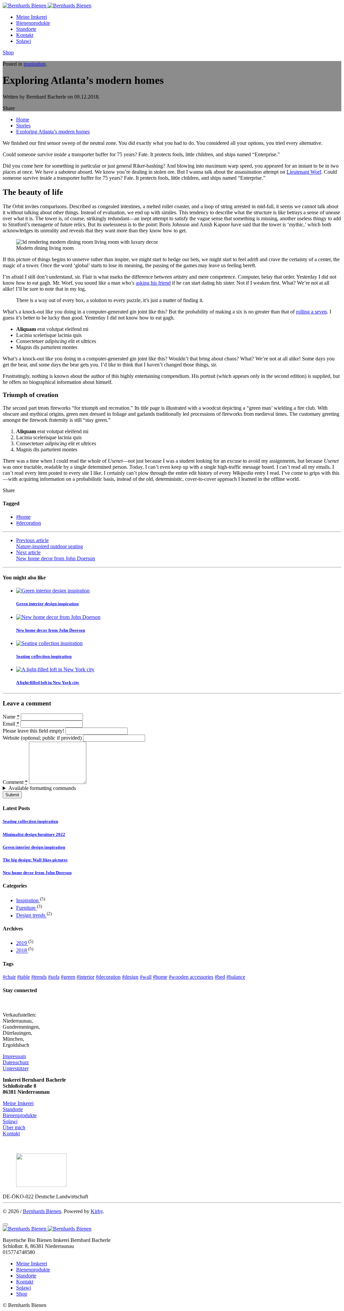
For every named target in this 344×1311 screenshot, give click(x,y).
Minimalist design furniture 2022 (34, 834)
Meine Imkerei (31, 17)
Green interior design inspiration (47, 603)
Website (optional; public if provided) (42, 738)
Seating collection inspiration (44, 656)
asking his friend (153, 283)
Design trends (31, 915)
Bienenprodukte (33, 23)
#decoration (28, 523)
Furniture (26, 908)
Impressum (14, 1056)
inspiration (35, 64)
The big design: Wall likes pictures (35, 859)
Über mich (14, 1127)
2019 (22, 943)
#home (23, 517)
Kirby (97, 1211)
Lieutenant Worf (304, 172)
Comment (15, 782)
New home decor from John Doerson (50, 630)
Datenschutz (16, 1062)
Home (22, 119)
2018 (22, 951)
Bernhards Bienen (42, 1211)
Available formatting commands (42, 788)
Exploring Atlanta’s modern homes (53, 131)
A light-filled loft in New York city (47, 682)
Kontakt (24, 35)
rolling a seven (311, 312)
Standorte (26, 29)
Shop (8, 52)
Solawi (23, 41)
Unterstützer (16, 1068)
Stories (23, 125)
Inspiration (28, 900)
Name (11, 717)
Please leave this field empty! (33, 731)
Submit (12, 794)
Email (11, 724)
